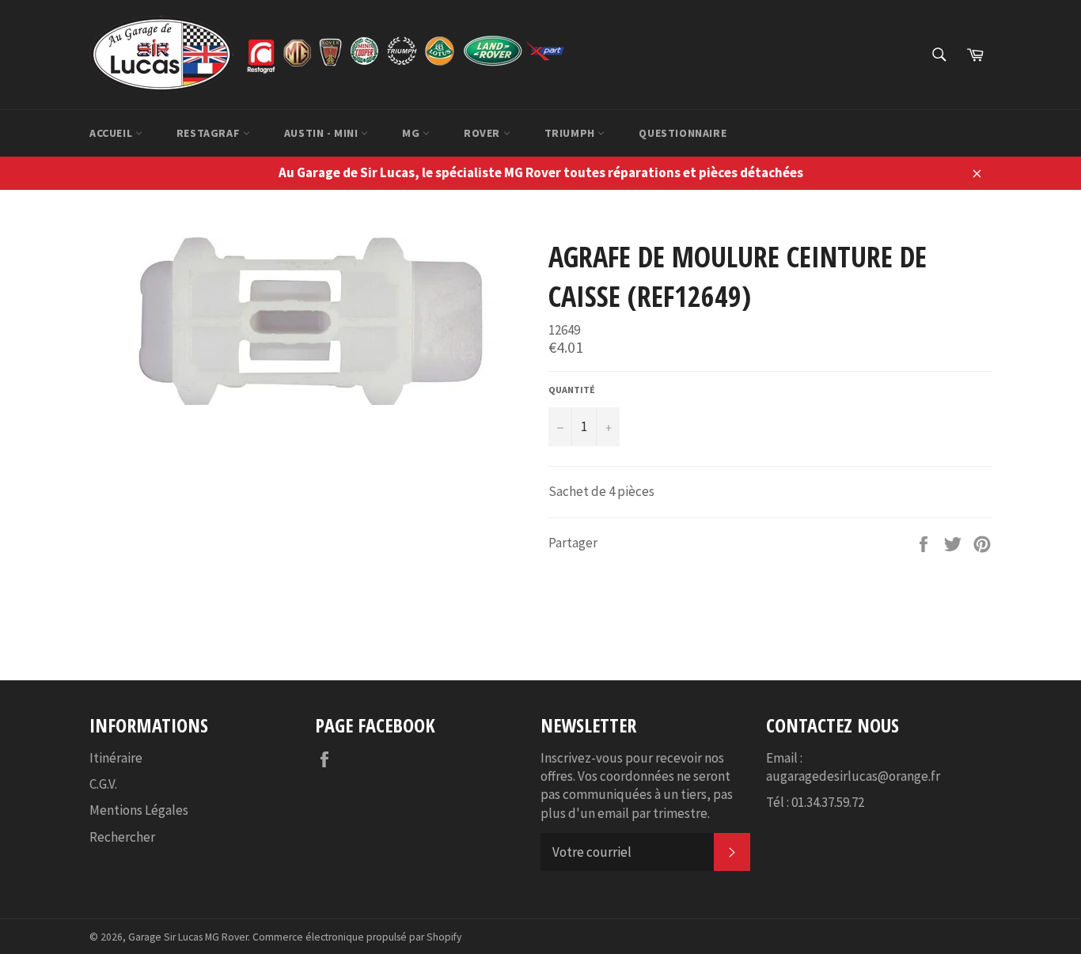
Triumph (571, 133)
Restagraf (209, 133)
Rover (483, 133)
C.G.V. (103, 784)
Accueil (112, 133)
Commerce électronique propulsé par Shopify (356, 937)
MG (412, 133)
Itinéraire (115, 758)
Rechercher (122, 837)
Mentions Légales (138, 810)
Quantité (571, 390)
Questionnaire (682, 133)
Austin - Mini (322, 133)
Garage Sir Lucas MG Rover (188, 937)
